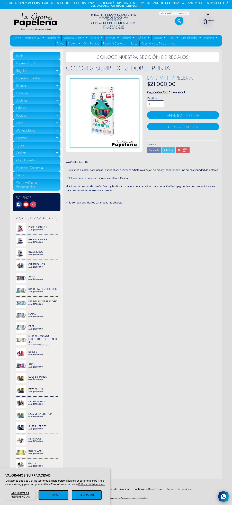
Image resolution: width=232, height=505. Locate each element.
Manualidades (191, 38)
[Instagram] (33, 204)
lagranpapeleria (113, 498)
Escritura (113, 38)
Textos (60, 43)
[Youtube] (26, 204)
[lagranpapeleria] (35, 22)
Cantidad (152, 98)
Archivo (128, 38)
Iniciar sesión (167, 13)
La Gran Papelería (170, 78)
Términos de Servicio (178, 489)
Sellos (133, 43)
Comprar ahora (183, 127)
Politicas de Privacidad (116, 489)
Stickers (74, 43)
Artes (174, 38)
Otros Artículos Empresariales (158, 43)
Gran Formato (91, 43)
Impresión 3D (35, 38)
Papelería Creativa (75, 38)
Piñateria (211, 38)
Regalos (54, 38)
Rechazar (86, 495)
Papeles (159, 38)
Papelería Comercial (115, 43)
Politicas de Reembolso (148, 489)
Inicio (18, 38)
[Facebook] (19, 204)
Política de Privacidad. (91, 484)
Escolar (97, 38)
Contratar (182, 13)
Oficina (144, 38)
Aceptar (53, 495)
